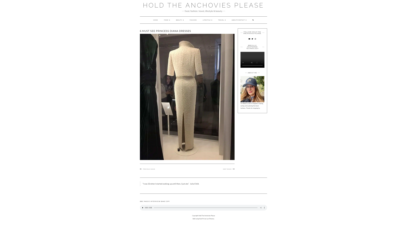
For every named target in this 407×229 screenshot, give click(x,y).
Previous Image (149, 169)
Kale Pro (201, 219)
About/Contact (238, 20)
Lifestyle (207, 20)
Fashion (193, 20)
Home (155, 20)
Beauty (179, 20)
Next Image (227, 169)
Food (166, 20)
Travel (221, 20)
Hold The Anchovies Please (203, 5)
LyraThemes (210, 219)
